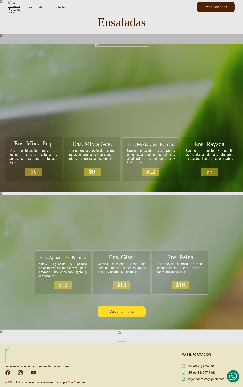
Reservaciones (215, 7)
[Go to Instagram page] (22, 372)
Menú (42, 7)
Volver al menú (122, 312)
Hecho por (61, 382)
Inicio (28, 7)
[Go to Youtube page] (33, 372)
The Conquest (77, 382)
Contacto (59, 7)
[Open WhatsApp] (233, 376)
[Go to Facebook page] (9, 372)
